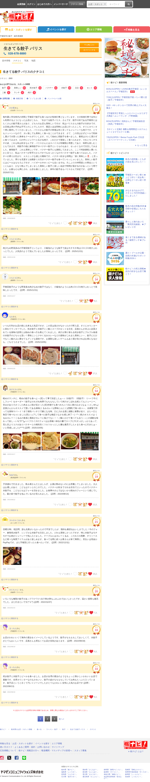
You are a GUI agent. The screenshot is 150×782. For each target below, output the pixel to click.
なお (11, 317)
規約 (33, 747)
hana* (11, 475)
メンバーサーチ (61, 4)
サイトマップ (58, 747)
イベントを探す (58, 29)
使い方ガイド (6, 747)
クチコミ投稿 (77, 4)
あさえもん (13, 389)
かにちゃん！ (14, 590)
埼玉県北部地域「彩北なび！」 (113, 777)
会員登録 (21, 4)
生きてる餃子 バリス (23, 48)
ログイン (31, 4)
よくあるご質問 (22, 747)
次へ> (61, 719)
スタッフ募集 (80, 750)
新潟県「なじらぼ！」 (91, 772)
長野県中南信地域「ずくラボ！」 (137, 772)
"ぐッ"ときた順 (35, 99)
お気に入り (90, 45)
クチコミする (90, 50)
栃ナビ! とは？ (137, 751)
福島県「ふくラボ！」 (69, 772)
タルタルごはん (15, 520)
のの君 (12, 108)
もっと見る (142, 145)
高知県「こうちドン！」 (134, 776)
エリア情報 (96, 29)
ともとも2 (13, 278)
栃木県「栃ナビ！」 (68, 769)
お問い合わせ (43, 747)
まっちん (12, 628)
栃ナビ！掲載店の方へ (29, 750)
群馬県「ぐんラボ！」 (69, 774)
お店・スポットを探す (20, 29)
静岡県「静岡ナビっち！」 (113, 769)
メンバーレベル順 (54, 99)
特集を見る (134, 29)
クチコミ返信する (11, 229)
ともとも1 (13, 239)
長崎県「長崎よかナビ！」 (134, 769)
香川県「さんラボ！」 (91, 774)
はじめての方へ (44, 4)
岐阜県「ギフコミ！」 (112, 772)
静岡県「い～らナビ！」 (134, 774)
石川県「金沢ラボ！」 (69, 776)
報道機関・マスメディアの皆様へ (56, 750)
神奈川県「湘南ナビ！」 (113, 774)
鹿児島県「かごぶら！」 (91, 776)
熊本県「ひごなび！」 (91, 769)
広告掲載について (8, 750)
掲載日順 (19, 99)
